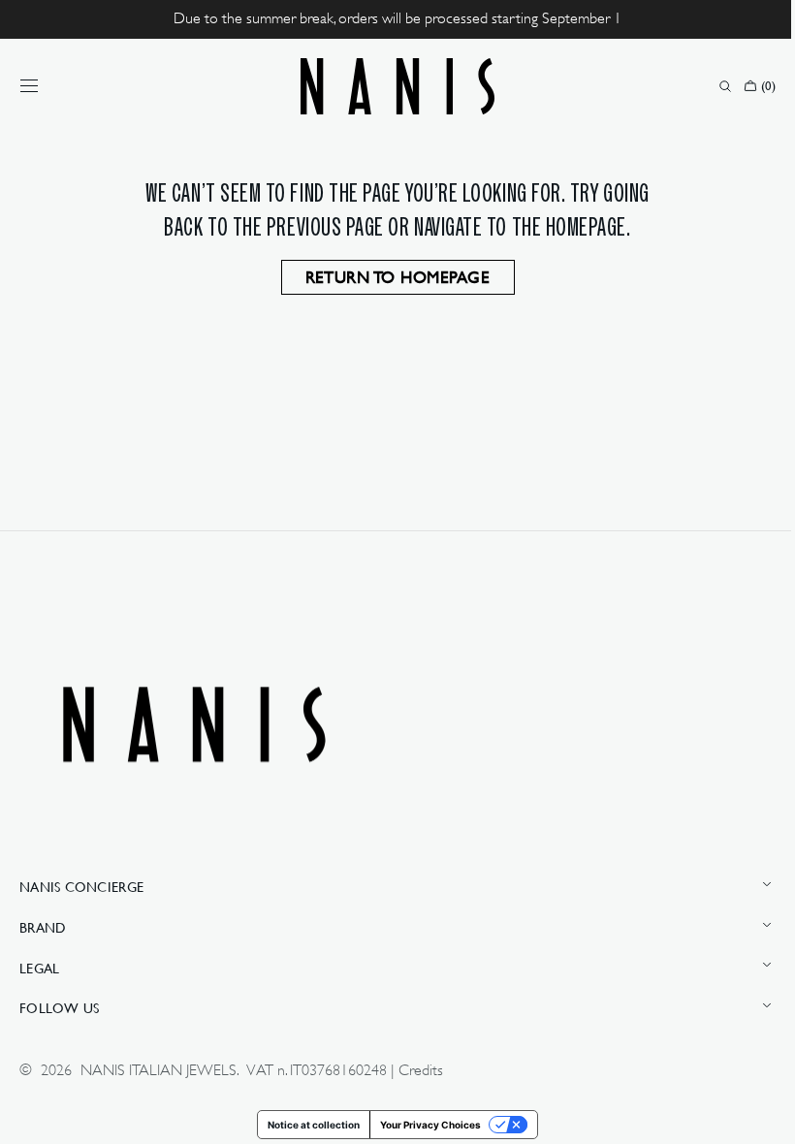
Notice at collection (307, 1124)
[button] (29, 86)
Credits (420, 1070)
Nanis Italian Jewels (158, 1070)
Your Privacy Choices (423, 1124)
